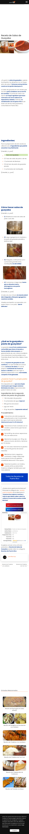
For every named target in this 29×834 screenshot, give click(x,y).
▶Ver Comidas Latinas (14, 509)
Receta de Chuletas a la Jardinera (7, 565)
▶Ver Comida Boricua (14, 505)
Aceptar (14, 830)
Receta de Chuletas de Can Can (21, 565)
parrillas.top (12, 556)
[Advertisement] (14, 19)
